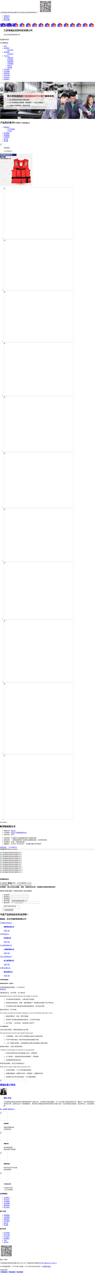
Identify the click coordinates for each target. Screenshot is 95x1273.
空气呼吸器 (7, 24)
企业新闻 (7, 52)
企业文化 (7, 77)
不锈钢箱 (10, 63)
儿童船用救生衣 (9, 949)
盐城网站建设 (46, 1266)
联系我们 (7, 18)
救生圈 (9, 67)
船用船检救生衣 (21, 832)
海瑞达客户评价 (8, 1084)
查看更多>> (11, 1109)
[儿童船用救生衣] (6, 945)
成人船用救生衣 (9, 960)
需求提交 (3, 989)
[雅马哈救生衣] (5, 968)
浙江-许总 (7, 1098)
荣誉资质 (7, 73)
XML (5, 1240)
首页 (5, 46)
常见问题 (7, 75)
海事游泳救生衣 (9, 927)
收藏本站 (7, 16)
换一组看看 (3, 1109)
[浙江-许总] (3, 1094)
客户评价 (10, 50)
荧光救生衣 (7, 938)
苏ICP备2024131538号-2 (49, 1263)
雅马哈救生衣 (8, 972)
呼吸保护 (10, 58)
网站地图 (7, 20)
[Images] (16, 185)
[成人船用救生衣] (6, 956)
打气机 (9, 131)
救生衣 (9, 65)
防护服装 (10, 60)
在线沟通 (3, 847)
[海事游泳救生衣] (6, 923)
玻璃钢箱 (10, 62)
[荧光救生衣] (4, 934)
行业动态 (10, 54)
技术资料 (7, 69)
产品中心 (7, 56)
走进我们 (7, 48)
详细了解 (7, 930)
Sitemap (6, 1242)
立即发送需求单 (8, 910)
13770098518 (11, 847)
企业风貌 (7, 71)
